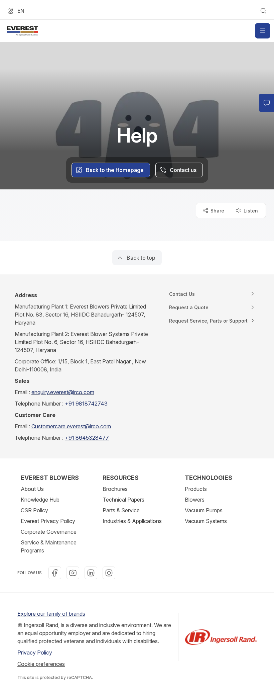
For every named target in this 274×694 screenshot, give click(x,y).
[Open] (262, 30)
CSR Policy (34, 510)
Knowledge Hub (40, 499)
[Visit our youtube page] (72, 573)
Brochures (115, 489)
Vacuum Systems (206, 521)
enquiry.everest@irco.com (62, 392)
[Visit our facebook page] (54, 573)
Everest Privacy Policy (48, 521)
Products (196, 489)
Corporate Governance (49, 531)
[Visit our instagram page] (109, 573)
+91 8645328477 (87, 437)
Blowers (194, 499)
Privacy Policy (34, 652)
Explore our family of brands (51, 613)
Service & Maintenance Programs (49, 546)
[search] (263, 10)
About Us (32, 489)
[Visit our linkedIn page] (91, 573)
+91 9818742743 (86, 403)
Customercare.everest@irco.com (71, 426)
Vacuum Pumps (204, 510)
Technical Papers (123, 499)
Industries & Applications (132, 521)
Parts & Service (121, 510)
